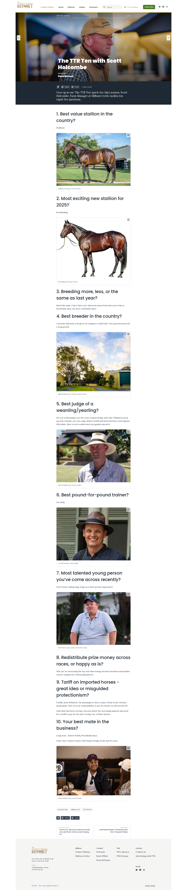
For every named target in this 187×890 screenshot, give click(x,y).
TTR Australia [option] (132, 7)
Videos (82, 7)
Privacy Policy (150, 886)
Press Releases (103, 860)
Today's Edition (47, 7)
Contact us (141, 852)
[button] (58, 87)
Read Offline (102, 856)
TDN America (123, 852)
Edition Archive (82, 856)
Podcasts (93, 7)
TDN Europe (122, 856)
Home (60, 7)
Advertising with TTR (145, 856)
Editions (71, 7)
